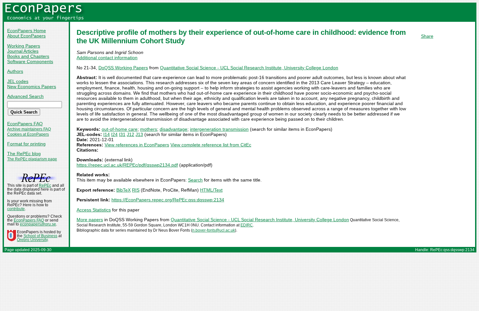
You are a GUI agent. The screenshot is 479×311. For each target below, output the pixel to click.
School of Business (40, 236)
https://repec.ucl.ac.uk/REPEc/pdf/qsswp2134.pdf (127, 165)
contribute (16, 209)
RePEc (45, 185)
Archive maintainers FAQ (29, 129)
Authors (15, 71)
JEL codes (17, 81)
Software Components (30, 61)
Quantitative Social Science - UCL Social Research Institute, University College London (249, 67)
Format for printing (26, 143)
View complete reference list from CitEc (210, 144)
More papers (90, 219)
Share (427, 36)
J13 (139, 134)
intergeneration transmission (219, 129)
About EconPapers (26, 35)
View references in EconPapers (137, 144)
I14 (106, 134)
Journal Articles (22, 51)
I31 (122, 134)
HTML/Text (211, 190)
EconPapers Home (26, 30)
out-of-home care (120, 129)
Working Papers (23, 45)
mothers (148, 129)
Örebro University (32, 240)
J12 (130, 134)
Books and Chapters (28, 56)
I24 (114, 134)
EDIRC (246, 225)
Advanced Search (25, 96)
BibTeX (123, 190)
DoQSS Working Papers (123, 67)
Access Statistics (94, 209)
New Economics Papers (31, 86)
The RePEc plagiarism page (32, 159)
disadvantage (173, 129)
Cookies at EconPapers (28, 134)
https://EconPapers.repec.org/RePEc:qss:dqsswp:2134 (167, 199)
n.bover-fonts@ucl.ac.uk (213, 230)
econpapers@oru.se (38, 224)
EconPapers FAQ (25, 123)
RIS (135, 190)
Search (195, 180)
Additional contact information (107, 57)
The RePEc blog (24, 153)
